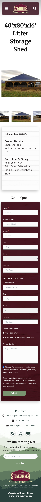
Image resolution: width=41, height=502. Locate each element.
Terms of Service (24, 487)
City (4, 242)
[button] (34, 8)
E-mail (5, 231)
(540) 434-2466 (22, 421)
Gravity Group (26, 493)
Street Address (8, 283)
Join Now (20, 463)
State (5, 254)
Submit (14, 393)
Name (5, 208)
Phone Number (8, 219)
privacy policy (25, 496)
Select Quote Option (10, 329)
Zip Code (6, 265)
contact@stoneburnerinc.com (22, 426)
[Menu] (6, 8)
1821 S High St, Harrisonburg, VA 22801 (22, 416)
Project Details (8, 344)
